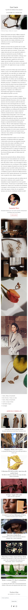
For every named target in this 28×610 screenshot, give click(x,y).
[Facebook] (11, 606)
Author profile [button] (14, 215)
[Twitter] (14, 606)
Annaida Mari (18, 12)
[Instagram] (16, 606)
